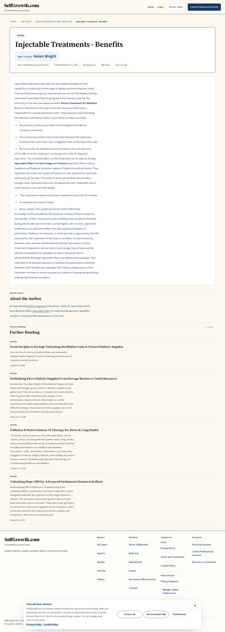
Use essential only (156, 614)
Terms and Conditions (172, 557)
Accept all (129, 614)
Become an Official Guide (142, 579)
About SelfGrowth (138, 544)
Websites (134, 553)
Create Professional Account (202, 553)
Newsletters (135, 562)
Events (132, 571)
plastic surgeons (36, 306)
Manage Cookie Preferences (170, 591)
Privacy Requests (170, 581)
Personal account (201, 544)
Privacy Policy (168, 548)
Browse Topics (176, 6)
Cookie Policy (168, 566)
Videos (101, 579)
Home (13, 21)
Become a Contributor (204, 562)
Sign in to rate (121, 65)
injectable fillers (41, 311)
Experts (101, 553)
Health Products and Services (54, 21)
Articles (26, 21)
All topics (102, 544)
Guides (101, 562)
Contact (133, 588)
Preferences (179, 614)
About (151, 7)
